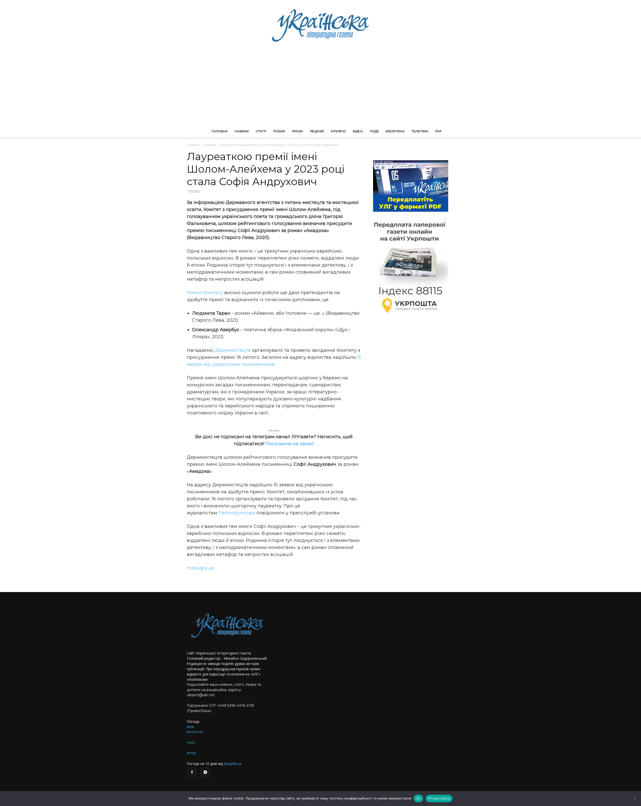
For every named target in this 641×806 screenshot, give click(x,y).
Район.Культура (236, 513)
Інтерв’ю (338, 131)
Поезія (279, 131)
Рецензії (317, 131)
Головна (220, 131)
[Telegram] (205, 772)
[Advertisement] (320, 88)
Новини (242, 131)
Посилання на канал (289, 443)
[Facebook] (192, 772)
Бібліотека (395, 131)
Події (374, 131)
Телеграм (420, 131)
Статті (261, 131)
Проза (297, 131)
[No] (634, 798)
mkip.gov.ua (200, 568)
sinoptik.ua (232, 763)
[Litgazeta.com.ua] (320, 25)
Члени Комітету (205, 292)
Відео (358, 131)
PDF (438, 131)
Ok (418, 798)
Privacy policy (439, 798)
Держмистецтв (233, 350)
